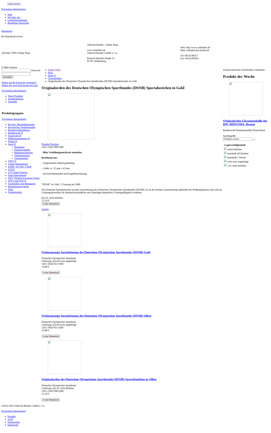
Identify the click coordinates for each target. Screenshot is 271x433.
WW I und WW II (17, 181)
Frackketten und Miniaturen (21, 183)
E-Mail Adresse (9, 67)
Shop (50, 72)
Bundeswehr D (15, 133)
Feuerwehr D (14, 135)
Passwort (35, 70)
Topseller (12, 101)
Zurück (45, 209)
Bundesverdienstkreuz (19, 130)
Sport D (12, 144)
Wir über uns (14, 17)
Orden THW (54, 70)
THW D (12, 161)
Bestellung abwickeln (18, 23)
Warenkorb (6, 31)
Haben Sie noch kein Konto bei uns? (20, 85)
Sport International (17, 175)
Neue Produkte (15, 96)
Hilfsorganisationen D (19, 138)
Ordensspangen (22, 155)
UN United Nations (17, 172)
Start (10, 14)
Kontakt (12, 416)
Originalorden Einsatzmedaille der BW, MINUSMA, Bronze (245, 122)
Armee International (18, 164)
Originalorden (21, 158)
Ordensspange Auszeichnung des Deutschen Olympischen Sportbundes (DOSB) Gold (96, 252)
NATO (11, 169)
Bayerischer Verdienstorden (21, 127)
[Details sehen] (132, 230)
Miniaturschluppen (23, 152)
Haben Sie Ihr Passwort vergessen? (19, 82)
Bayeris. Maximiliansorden (21, 124)
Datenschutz (14, 422)
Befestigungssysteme (18, 186)
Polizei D (12, 141)
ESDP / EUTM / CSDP (20, 166)
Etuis (10, 189)
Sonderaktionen (16, 99)
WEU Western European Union (24, 178)
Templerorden (15, 192)
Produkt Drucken (50, 144)
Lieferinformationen (17, 20)
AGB (10, 419)
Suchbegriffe (229, 136)
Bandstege (19, 147)
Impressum (13, 425)
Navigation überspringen (13, 9)
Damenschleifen (22, 150)
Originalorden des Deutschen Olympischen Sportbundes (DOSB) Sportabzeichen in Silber (99, 379)
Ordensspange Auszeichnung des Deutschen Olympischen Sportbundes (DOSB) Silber (96, 315)
